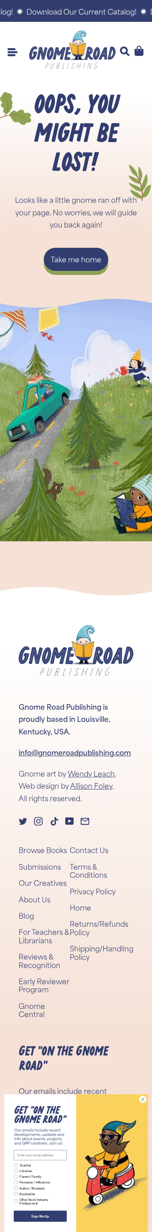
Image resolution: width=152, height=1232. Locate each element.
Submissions (40, 866)
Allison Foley (91, 785)
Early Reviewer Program (44, 985)
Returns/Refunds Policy (99, 927)
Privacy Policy (93, 891)
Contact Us (89, 849)
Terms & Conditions (88, 870)
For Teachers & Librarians (44, 935)
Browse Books (43, 849)
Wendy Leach (91, 773)
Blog (26, 915)
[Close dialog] (142, 1099)
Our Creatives (42, 882)
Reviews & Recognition (39, 960)
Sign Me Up (40, 1216)
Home (80, 907)
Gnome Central (32, 1009)
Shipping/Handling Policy (101, 952)
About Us (34, 899)
